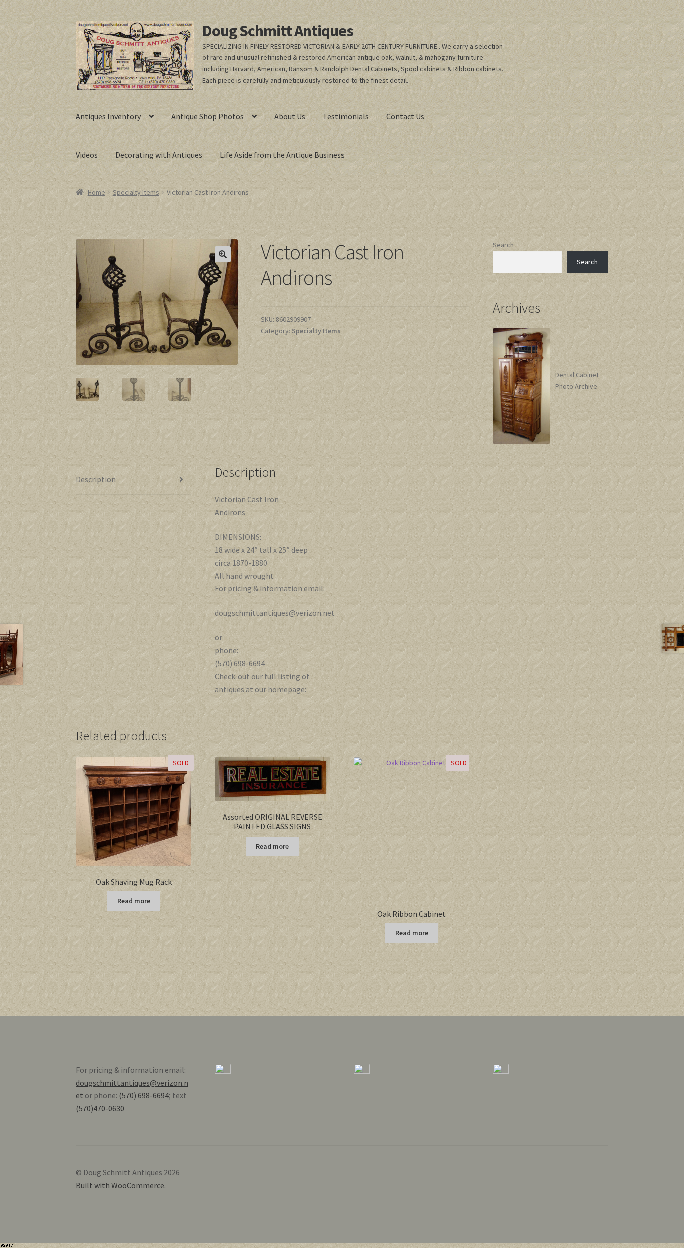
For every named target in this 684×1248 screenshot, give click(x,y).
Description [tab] (96, 479)
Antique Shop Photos (207, 116)
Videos (87, 155)
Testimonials (346, 116)
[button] (223, 254)
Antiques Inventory (108, 116)
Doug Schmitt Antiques (277, 31)
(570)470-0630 (100, 1108)
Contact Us (405, 116)
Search (503, 244)
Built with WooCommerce (120, 1185)
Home (96, 192)
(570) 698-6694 (144, 1095)
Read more (133, 900)
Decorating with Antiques (158, 155)
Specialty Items (136, 192)
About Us (289, 116)
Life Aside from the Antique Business (282, 155)
